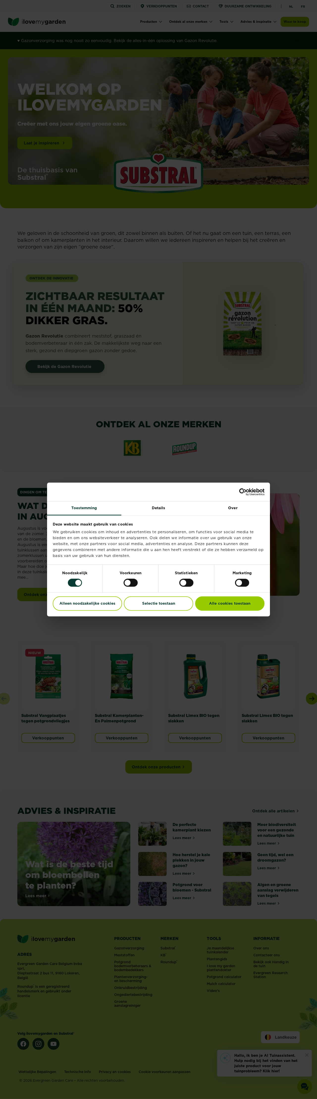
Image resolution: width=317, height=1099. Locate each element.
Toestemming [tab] (84, 507)
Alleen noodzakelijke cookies (87, 603)
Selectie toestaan (158, 603)
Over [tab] (232, 507)
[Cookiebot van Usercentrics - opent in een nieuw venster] (242, 492)
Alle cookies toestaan (229, 603)
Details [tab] (158, 507)
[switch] (131, 583)
